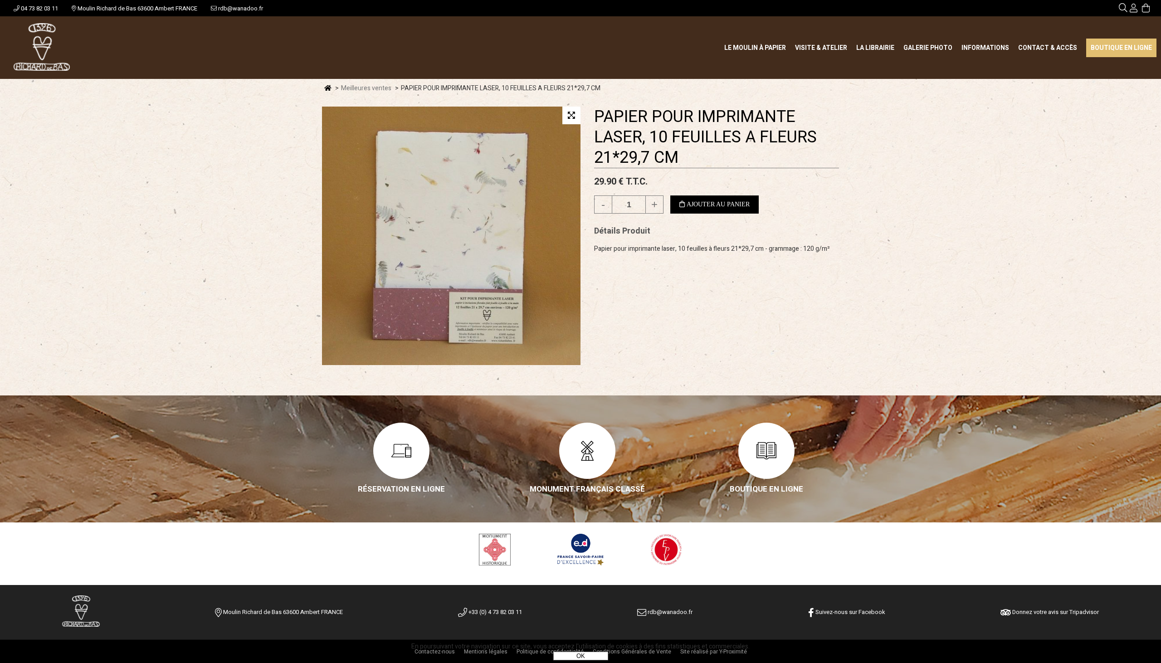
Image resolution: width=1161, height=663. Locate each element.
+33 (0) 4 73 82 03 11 (494, 612)
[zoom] (571, 115)
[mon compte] (1133, 9)
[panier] (1146, 9)
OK (580, 656)
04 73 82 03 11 (39, 8)
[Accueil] (42, 47)
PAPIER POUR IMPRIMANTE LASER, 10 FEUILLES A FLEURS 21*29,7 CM (705, 137)
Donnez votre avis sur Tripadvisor (1055, 612)
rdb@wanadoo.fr (240, 8)
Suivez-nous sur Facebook (849, 612)
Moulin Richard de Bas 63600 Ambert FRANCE (136, 8)
